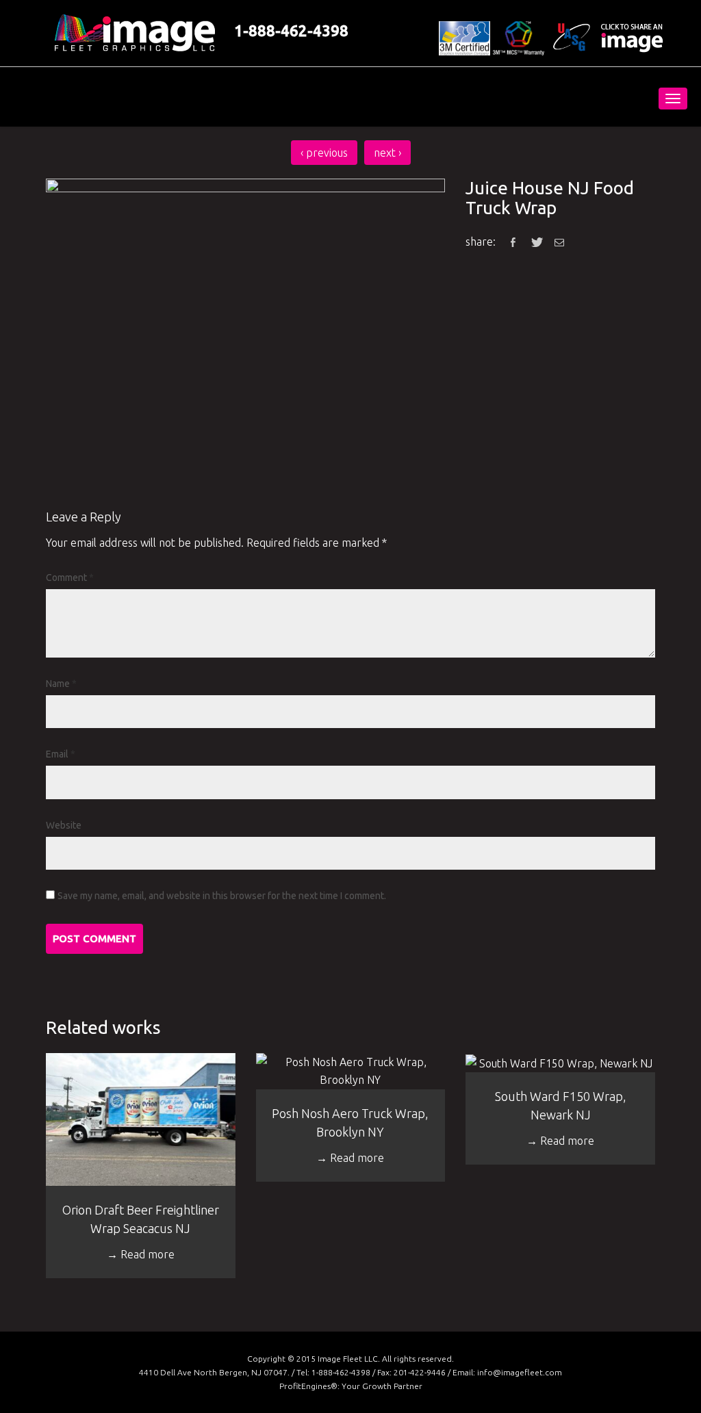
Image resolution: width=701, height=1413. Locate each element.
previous (324, 152)
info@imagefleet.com (519, 1372)
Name (61, 683)
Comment (70, 577)
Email (60, 754)
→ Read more (141, 1254)
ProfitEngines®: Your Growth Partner (350, 1386)
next (387, 152)
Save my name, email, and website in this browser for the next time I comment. (222, 895)
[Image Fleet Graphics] (110, 97)
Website (63, 825)
